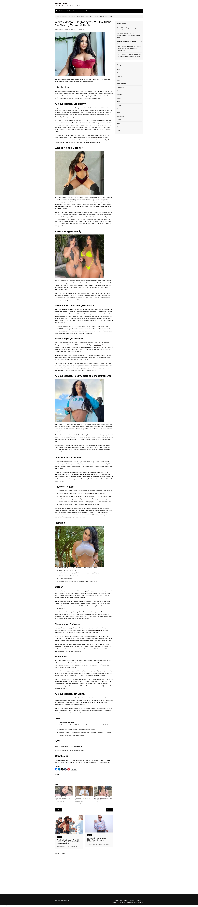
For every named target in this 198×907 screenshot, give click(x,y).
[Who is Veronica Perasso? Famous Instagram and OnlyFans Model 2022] (84, 791)
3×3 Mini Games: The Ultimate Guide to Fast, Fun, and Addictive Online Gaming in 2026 (129, 55)
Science (119, 119)
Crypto (118, 80)
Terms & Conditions (129, 900)
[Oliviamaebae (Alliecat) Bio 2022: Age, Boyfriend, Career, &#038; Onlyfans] (103, 791)
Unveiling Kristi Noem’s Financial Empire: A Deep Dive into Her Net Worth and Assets (68, 842)
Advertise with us (84, 11)
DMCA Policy (115, 902)
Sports (75, 11)
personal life (97, 137)
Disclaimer (138, 900)
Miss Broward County (96, 630)
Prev (59, 809)
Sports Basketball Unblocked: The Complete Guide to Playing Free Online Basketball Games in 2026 (129, 48)
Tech (68, 11)
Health (118, 101)
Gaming (119, 98)
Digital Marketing (121, 83)
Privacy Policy (118, 900)
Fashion (119, 91)
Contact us (140, 902)
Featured (119, 94)
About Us (122, 902)
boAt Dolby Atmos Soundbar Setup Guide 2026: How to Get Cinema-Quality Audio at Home (128, 35)
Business (61, 11)
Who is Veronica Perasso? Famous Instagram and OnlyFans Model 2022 (83, 798)
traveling (90, 493)
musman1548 (59, 29)
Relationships (120, 116)
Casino (119, 73)
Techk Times (61, 3)
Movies (119, 109)
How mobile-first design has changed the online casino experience (128, 29)
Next (108, 809)
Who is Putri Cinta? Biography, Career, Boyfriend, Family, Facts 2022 (63, 798)
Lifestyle (119, 105)
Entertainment (120, 87)
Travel (118, 130)
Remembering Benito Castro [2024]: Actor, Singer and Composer (96, 840)
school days (97, 345)
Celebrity (81, 29)
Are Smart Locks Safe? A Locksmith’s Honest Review (129, 42)
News (118, 112)
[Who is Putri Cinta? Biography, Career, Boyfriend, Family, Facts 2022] (64, 791)
